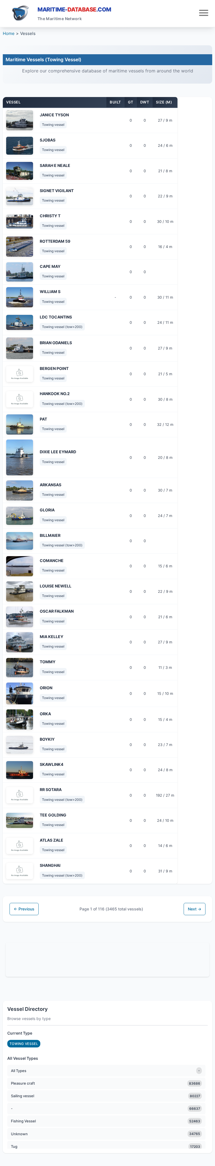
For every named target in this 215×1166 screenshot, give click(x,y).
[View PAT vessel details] (19, 424)
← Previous (24, 909)
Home (9, 33)
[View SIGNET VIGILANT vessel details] (19, 196)
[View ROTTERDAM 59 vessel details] (19, 247)
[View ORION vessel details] (19, 693)
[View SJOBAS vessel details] (19, 146)
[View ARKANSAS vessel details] (19, 490)
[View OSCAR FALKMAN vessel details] (19, 616)
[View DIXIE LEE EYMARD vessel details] (19, 457)
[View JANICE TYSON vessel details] (19, 120)
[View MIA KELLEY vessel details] (19, 642)
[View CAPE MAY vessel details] (19, 272)
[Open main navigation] (203, 13)
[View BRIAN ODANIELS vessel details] (19, 348)
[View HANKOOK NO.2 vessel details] (19, 399)
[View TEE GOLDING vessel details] (19, 820)
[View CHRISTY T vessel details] (19, 221)
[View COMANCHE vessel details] (19, 566)
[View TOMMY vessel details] (19, 667)
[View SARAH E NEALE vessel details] (19, 171)
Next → (194, 909)
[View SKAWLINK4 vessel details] (19, 770)
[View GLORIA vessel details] (19, 516)
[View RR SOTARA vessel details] (19, 795)
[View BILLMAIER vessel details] (19, 541)
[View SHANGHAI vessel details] (19, 871)
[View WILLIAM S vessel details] (19, 297)
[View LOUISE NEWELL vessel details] (19, 591)
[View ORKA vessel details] (19, 719)
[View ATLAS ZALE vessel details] (19, 846)
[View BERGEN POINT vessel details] (19, 374)
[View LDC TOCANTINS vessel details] (19, 322)
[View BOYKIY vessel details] (19, 745)
